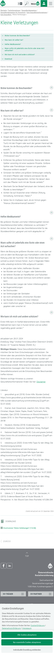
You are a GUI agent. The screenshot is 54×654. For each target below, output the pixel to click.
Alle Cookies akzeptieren (27, 635)
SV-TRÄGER (8, 594)
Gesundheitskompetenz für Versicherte (13, 12)
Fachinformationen (14, 10)
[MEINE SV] (35, 3)
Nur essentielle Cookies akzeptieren (27, 642)
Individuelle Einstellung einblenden (27, 650)
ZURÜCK (7, 541)
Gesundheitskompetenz (29, 10)
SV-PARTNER (36, 594)
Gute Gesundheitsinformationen (37, 12)
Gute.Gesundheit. (6, 15)
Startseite (4, 10)
